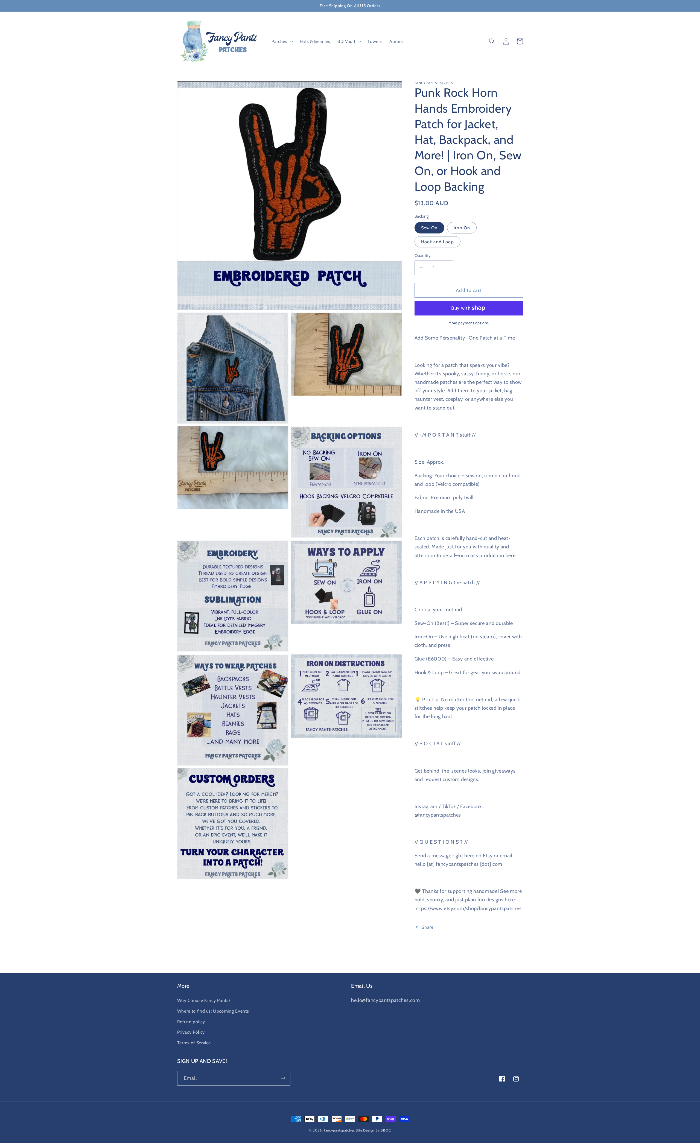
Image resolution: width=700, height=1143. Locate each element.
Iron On (462, 227)
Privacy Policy (191, 1032)
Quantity (423, 255)
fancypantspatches (339, 1130)
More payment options (468, 323)
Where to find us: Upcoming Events (213, 1011)
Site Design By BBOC (373, 1130)
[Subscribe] (283, 1078)
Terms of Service (194, 1042)
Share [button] (427, 927)
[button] (282, 41)
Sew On (429, 227)
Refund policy (191, 1021)
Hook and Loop (437, 241)
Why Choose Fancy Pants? (204, 1000)
